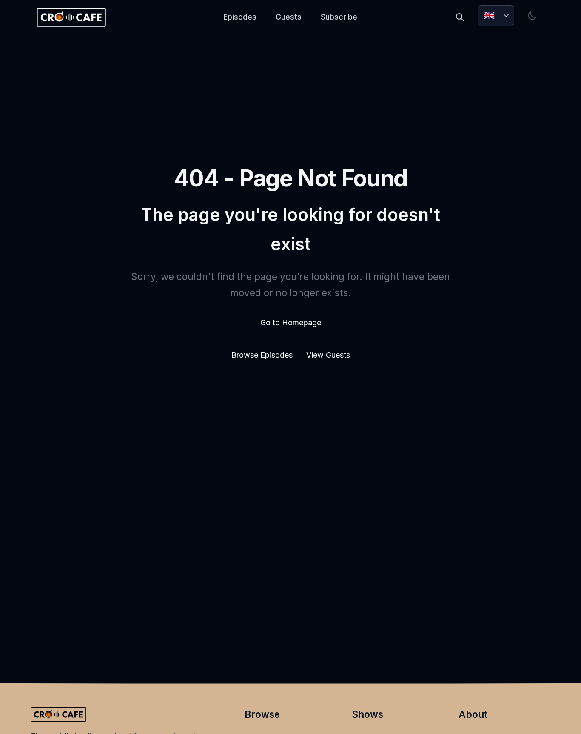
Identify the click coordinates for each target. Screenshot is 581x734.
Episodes (239, 16)
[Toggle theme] (532, 15)
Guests (289, 16)
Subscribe (339, 16)
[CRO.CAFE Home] (71, 17)
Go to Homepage (290, 322)
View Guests (328, 354)
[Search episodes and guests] (460, 17)
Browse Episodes (263, 354)
